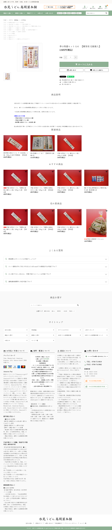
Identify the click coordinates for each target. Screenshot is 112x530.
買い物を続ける (65, 84)
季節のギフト (12, 37)
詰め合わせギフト (13, 35)
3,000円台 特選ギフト (33, 29)
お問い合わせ (49, 13)
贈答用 (68, 13)
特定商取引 (58, 523)
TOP (5, 22)
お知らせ (40, 13)
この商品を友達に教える (67, 82)
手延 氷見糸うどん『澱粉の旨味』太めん (31, 26)
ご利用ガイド (39, 523)
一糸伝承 (73, 13)
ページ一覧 (83, 523)
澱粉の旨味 (59, 13)
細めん (64, 13)
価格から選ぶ (19, 13)
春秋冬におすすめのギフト (23, 39)
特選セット (79, 13)
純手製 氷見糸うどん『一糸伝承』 (16, 22)
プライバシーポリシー (70, 523)
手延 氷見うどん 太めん (14, 26)
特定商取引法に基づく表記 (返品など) (71, 80)
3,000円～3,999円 (21, 31)
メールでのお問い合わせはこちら (95, 356)
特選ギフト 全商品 (20, 28)
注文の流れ (29, 523)
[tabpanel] (30, 57)
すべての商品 (12, 33)
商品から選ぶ (7, 13)
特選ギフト (30, 13)
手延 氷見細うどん (26, 24)
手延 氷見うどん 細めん (14, 24)
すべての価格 (12, 31)
